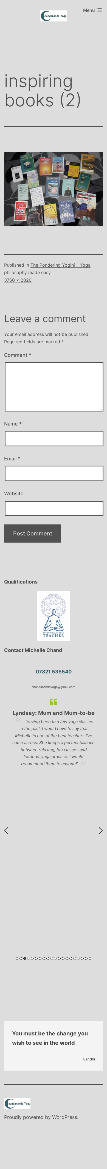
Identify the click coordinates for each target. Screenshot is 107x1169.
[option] (53, 732)
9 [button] (47, 958)
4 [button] (28, 958)
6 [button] (36, 958)
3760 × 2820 (18, 280)
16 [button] (74, 958)
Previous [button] (6, 830)
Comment (17, 355)
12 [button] (59, 958)
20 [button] (90, 958)
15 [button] (70, 958)
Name (13, 424)
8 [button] (44, 958)
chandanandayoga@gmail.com (53, 687)
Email (12, 458)
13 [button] (63, 958)
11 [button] (55, 958)
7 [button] (40, 958)
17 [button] (78, 958)
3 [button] (24, 958)
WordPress (64, 1117)
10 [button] (51, 958)
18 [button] (82, 958)
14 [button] (67, 958)
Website (14, 493)
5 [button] (32, 958)
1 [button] (17, 958)
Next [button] (101, 830)
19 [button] (86, 958)
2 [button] (20, 958)
